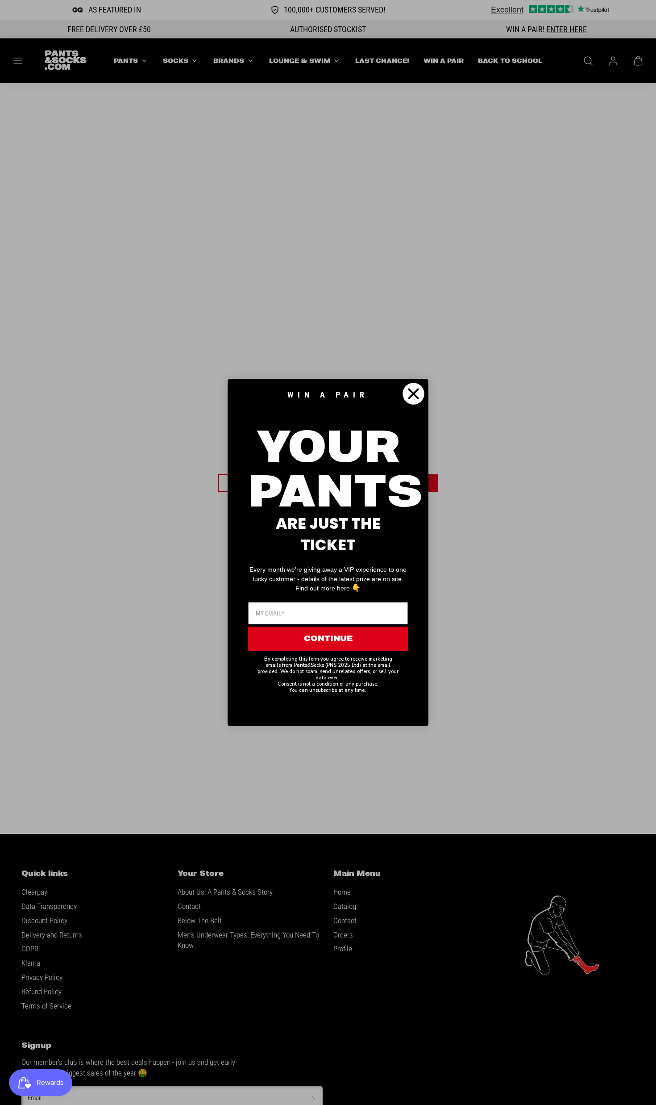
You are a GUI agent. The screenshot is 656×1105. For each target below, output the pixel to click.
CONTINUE (328, 639)
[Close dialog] (413, 393)
